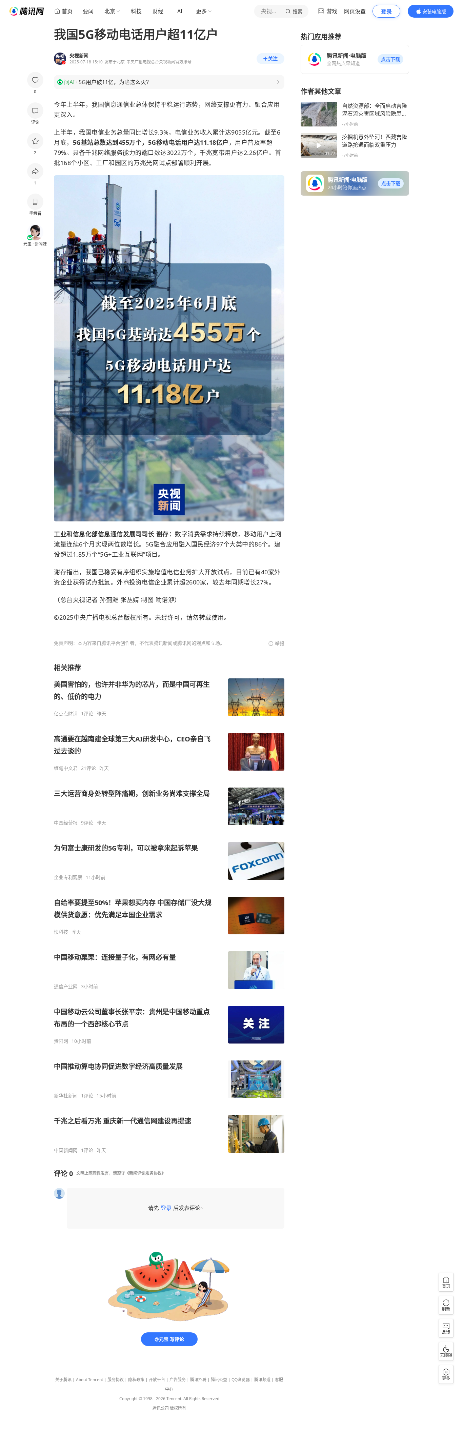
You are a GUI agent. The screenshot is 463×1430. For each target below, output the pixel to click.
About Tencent (89, 1380)
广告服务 (177, 1380)
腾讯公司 (161, 1408)
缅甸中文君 (66, 768)
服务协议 (115, 1380)
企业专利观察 (68, 877)
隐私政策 (136, 1380)
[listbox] (169, 908)
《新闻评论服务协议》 (145, 1173)
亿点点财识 (66, 713)
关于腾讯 (63, 1380)
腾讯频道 (262, 1380)
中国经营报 (66, 822)
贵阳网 (61, 1041)
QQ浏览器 (241, 1380)
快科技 (61, 932)
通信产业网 (66, 986)
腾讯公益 (219, 1380)
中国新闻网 (66, 1150)
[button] (390, 59)
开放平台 (157, 1380)
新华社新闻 (66, 1095)
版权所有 (178, 1408)
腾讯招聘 (198, 1380)
